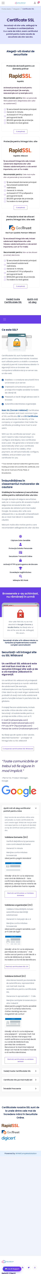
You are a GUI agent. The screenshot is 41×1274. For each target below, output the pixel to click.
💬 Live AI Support (12, 1269)
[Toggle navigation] (4, 319)
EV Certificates (31, 416)
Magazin (16, 9)
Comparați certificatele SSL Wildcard (18, 749)
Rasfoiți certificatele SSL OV (17, 966)
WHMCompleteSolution (26, 1153)
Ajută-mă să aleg (32, 301)
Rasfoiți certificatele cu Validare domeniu (20, 894)
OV (19, 416)
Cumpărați (20, 131)
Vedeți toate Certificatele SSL (13, 301)
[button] (20, 809)
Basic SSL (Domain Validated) (15, 410)
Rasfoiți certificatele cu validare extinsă (21, 1060)
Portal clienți (6, 9)
